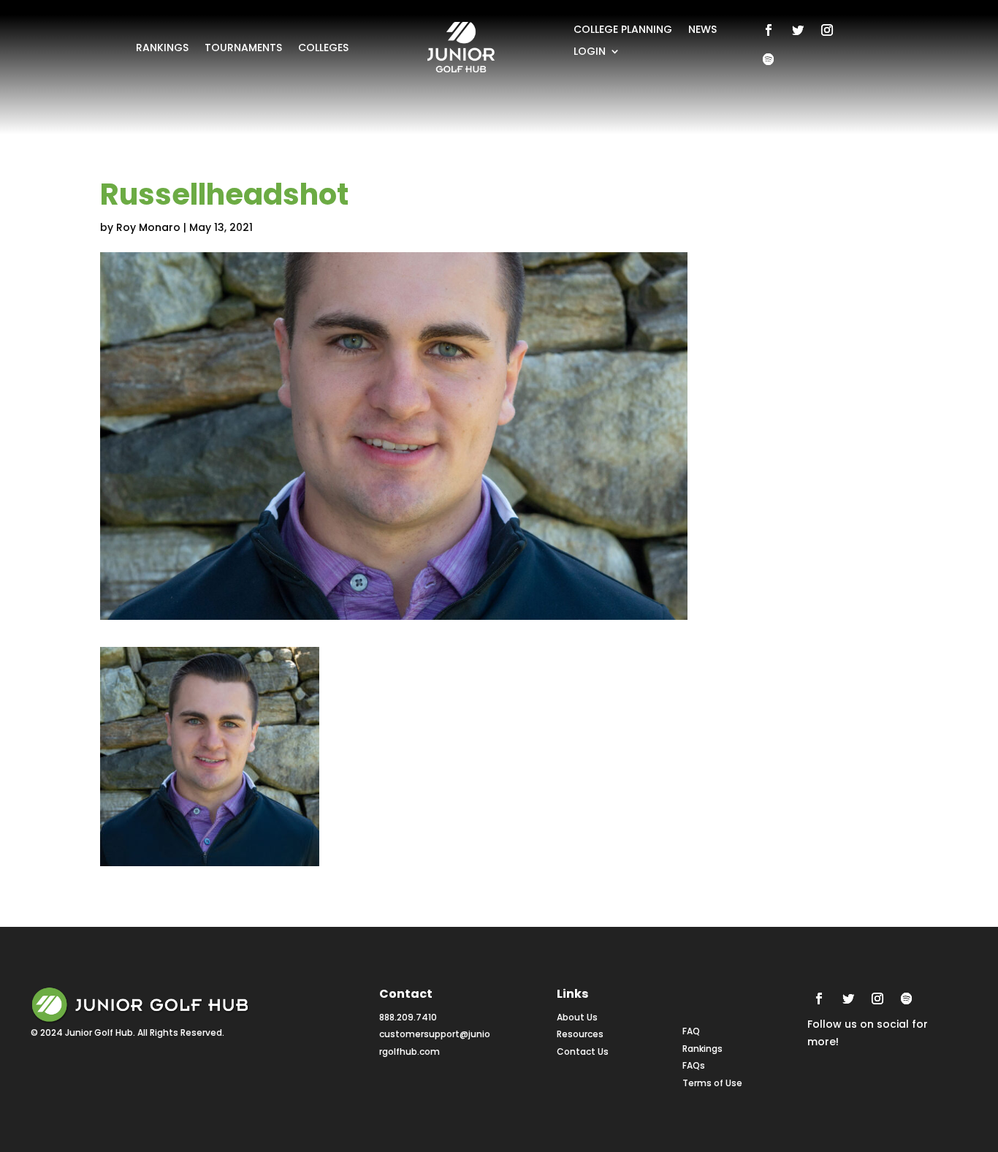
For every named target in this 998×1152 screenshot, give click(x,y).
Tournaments (243, 48)
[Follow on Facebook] (768, 30)
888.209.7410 (408, 1017)
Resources (580, 1034)
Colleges (323, 48)
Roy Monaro (148, 227)
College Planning (623, 30)
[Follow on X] (798, 30)
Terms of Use (712, 1083)
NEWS (702, 30)
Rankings (162, 48)
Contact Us (583, 1051)
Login (590, 52)
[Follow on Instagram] (827, 30)
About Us (577, 1017)
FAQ (691, 1031)
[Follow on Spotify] (768, 59)
